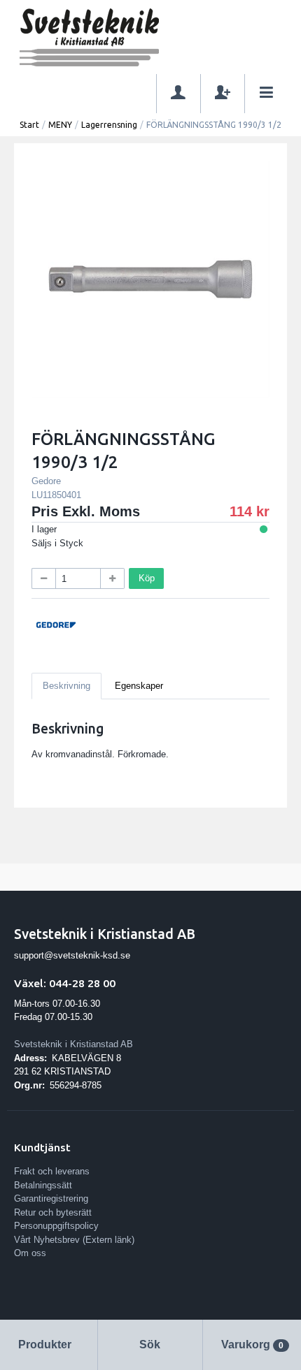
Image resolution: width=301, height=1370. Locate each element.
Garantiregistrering (51, 1198)
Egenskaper (139, 685)
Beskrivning (66, 685)
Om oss (30, 1253)
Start (29, 124)
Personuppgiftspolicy (56, 1225)
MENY (60, 124)
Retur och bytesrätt (53, 1212)
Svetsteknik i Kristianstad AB (73, 1044)
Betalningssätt (43, 1185)
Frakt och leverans (52, 1171)
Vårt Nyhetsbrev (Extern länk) (74, 1239)
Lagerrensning (109, 124)
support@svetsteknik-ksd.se (72, 955)
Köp (147, 578)
